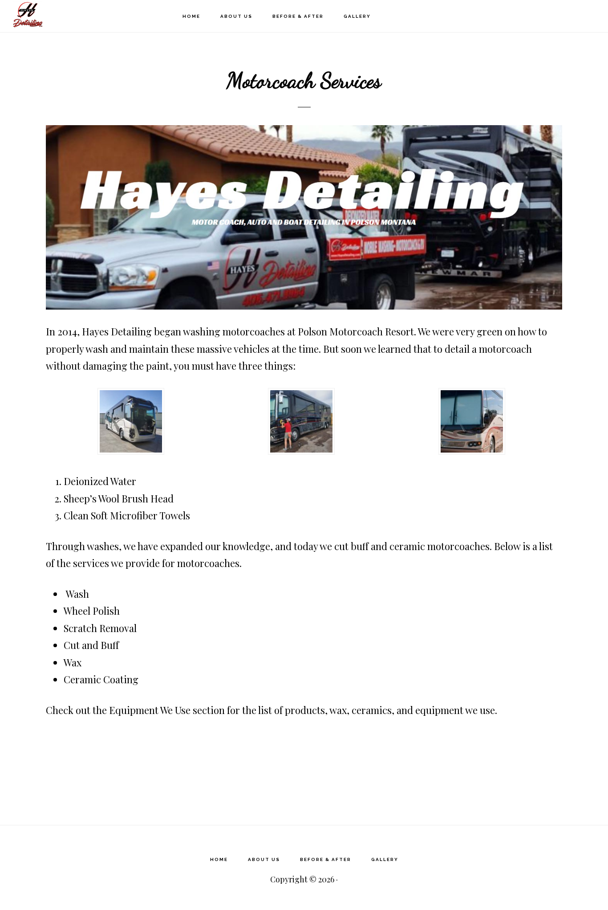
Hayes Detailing (57, 15)
